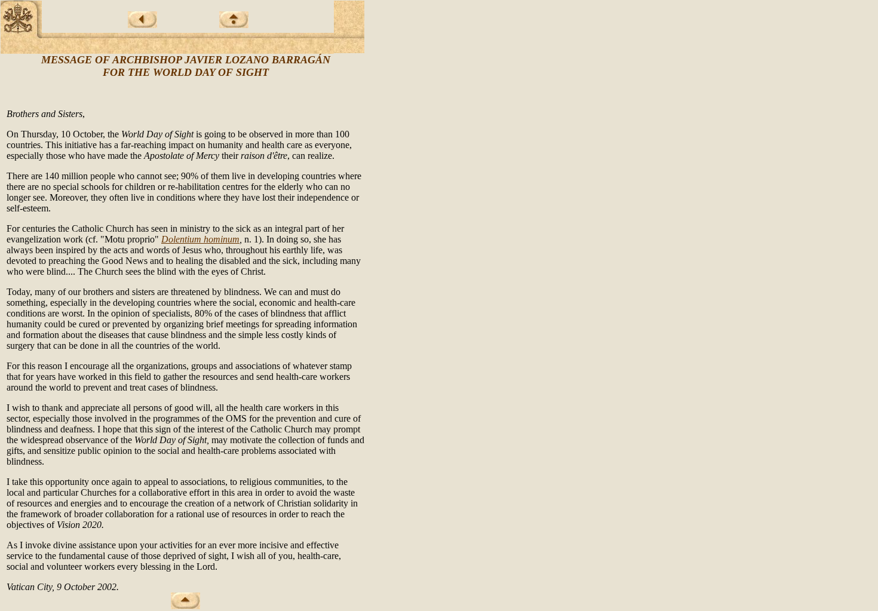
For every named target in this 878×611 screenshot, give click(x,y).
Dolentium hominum (200, 239)
